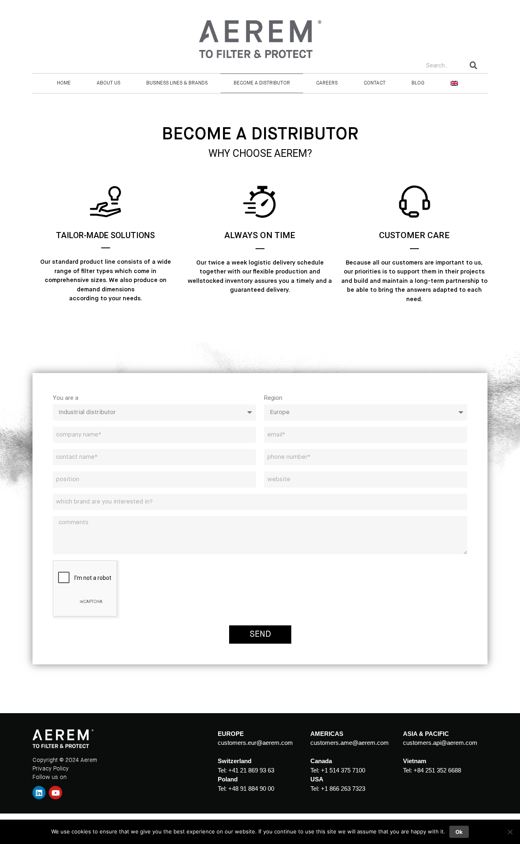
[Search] (473, 65)
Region (273, 397)
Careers (327, 83)
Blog (418, 83)
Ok (459, 832)
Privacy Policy (50, 769)
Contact (375, 83)
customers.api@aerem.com (440, 742)
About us (108, 83)
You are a (65, 397)
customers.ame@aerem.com (349, 742)
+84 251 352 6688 (437, 770)
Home (64, 83)
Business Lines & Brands (177, 83)
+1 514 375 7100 (343, 770)
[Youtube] (55, 792)
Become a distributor (262, 83)
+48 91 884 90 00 (251, 788)
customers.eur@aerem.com (255, 742)
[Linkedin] (39, 792)
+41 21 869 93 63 (251, 770)
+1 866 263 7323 (343, 788)
